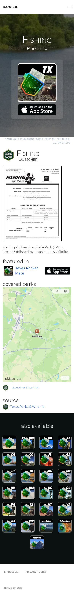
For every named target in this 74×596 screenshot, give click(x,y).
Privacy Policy (35, 571)
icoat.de (10, 7)
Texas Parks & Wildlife (27, 406)
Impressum (11, 571)
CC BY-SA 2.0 (61, 142)
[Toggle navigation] (69, 7)
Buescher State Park (25, 387)
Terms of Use (12, 588)
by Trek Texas (37, 138)
